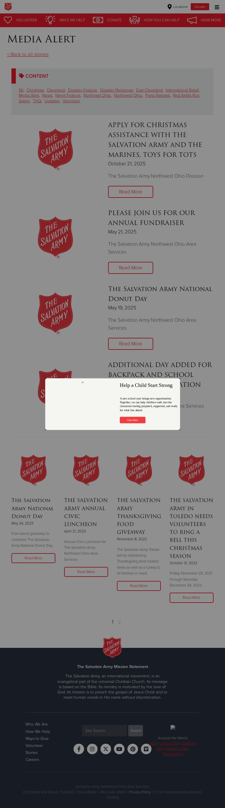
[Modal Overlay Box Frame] (112, 404)
